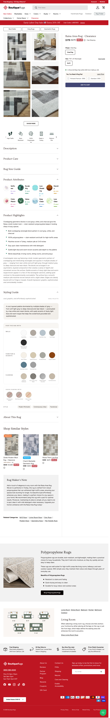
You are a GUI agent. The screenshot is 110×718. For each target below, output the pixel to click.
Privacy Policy (64, 709)
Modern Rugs (24, 521)
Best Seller (12, 29)
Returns (57, 675)
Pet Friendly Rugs (51, 521)
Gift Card (43, 690)
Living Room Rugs (35, 517)
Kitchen (91, 610)
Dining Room (75, 610)
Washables (18, 14)
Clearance (34, 18)
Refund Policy (86, 709)
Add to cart (85, 85)
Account (94, 2)
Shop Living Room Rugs (69, 635)
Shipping (58, 671)
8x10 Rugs (23, 517)
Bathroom (98, 610)
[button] (103, 7)
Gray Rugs (31, 29)
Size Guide (101, 59)
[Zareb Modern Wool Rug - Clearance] (11, 445)
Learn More (100, 74)
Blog (41, 678)
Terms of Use (75, 709)
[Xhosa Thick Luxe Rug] (50, 445)
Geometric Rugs (49, 29)
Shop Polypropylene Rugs (52, 592)
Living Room (65, 610)
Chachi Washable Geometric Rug (29, 462)
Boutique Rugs (12, 709)
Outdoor (88, 14)
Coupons (43, 686)
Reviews (43, 667)
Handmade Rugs (77, 14)
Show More (31, 123)
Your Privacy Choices (99, 709)
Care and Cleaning (61, 680)
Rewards (43, 682)
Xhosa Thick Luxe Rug (50, 458)
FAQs (57, 667)
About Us (43, 663)
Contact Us (59, 663)
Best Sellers (7, 14)
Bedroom (84, 610)
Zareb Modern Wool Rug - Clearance (10, 459)
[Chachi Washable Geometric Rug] (31, 445)
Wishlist (102, 2)
